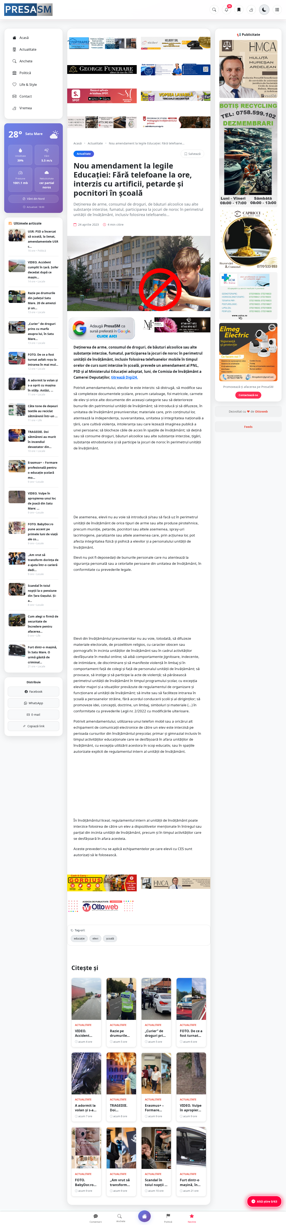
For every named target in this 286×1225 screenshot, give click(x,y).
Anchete (25, 61)
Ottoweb (261, 411)
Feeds (248, 427)
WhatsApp (36, 703)
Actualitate (27, 49)
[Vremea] (251, 9)
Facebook (35, 692)
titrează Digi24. (124, 377)
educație (79, 938)
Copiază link (35, 726)
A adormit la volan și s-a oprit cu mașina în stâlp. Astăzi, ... (43, 385)
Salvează (194, 154)
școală (110, 938)
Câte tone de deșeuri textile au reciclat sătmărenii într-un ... (43, 411)
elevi (95, 938)
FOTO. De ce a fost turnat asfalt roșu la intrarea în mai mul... (43, 360)
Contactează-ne (248, 395)
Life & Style (28, 84)
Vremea (25, 108)
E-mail (35, 715)
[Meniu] (277, 9)
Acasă (24, 37)
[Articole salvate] (238, 9)
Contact (25, 96)
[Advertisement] (138, 485)
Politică (25, 73)
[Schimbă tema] (264, 9)
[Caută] (214, 9)
